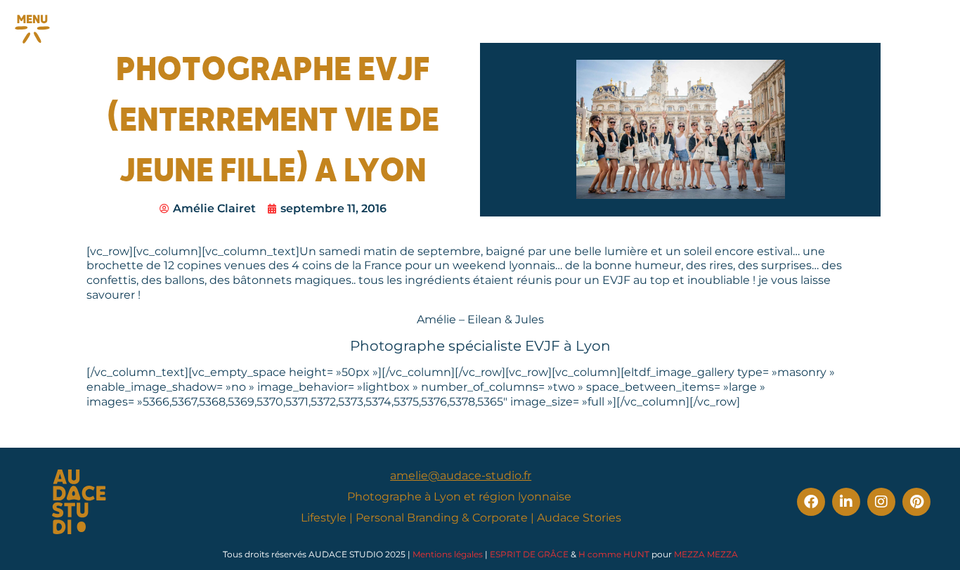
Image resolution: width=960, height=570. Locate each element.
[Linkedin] (846, 502)
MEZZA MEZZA (706, 554)
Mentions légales (448, 554)
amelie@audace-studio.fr (460, 475)
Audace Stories (579, 517)
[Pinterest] (916, 502)
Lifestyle (323, 517)
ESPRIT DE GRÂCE (529, 554)
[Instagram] (881, 502)
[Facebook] (811, 502)
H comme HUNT (613, 554)
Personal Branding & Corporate (442, 517)
